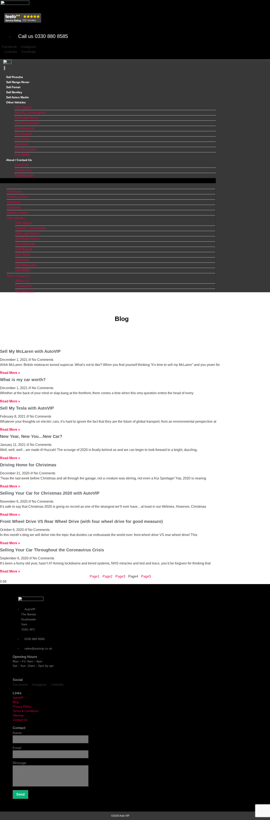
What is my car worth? (23, 379)
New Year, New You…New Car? (31, 436)
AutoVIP (18, 697)
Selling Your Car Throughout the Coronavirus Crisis (52, 550)
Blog (16, 702)
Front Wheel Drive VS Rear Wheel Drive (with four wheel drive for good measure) (81, 521)
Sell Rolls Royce (27, 123)
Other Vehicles (16, 102)
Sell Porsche (14, 191)
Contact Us (23, 170)
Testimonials (24, 175)
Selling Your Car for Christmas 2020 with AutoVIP (49, 493)
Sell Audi (21, 144)
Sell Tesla (22, 139)
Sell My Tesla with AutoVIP (27, 408)
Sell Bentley (14, 207)
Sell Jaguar (23, 107)
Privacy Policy (22, 706)
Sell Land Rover (27, 118)
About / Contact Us (19, 160)
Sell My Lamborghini (30, 112)
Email (17, 748)
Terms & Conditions (26, 711)
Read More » (10, 373)
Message (19, 763)
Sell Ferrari (13, 202)
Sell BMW (22, 270)
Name (17, 733)
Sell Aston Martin (17, 212)
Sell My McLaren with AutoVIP (30, 351)
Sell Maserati (24, 128)
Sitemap (18, 715)
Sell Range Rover (17, 197)
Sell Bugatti (23, 133)
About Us (21, 165)
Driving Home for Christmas (28, 465)
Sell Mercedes (25, 149)
